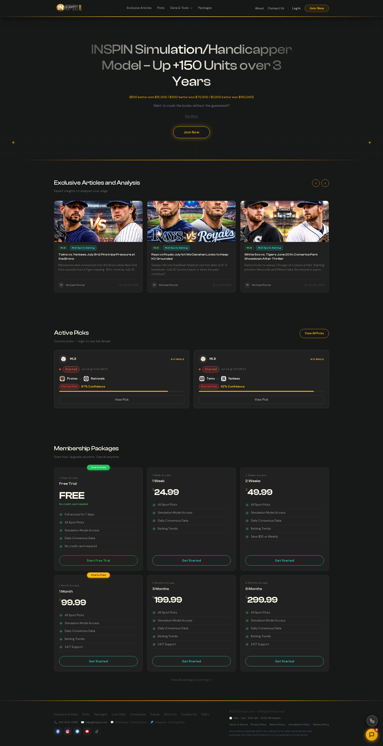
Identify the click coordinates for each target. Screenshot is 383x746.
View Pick (122, 399)
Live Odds (119, 714)
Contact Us (276, 8)
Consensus (138, 714)
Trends (155, 714)
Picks (161, 8)
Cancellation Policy (299, 724)
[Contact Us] (372, 720)
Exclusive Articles (139, 8)
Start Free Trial (98, 560)
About (259, 8)
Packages (205, 8)
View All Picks (314, 333)
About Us (170, 714)
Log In (296, 8)
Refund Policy (277, 724)
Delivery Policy (321, 724)
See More (191, 116)
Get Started (191, 560)
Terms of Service (238, 724)
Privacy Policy (258, 724)
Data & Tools (179, 8)
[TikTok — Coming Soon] (97, 731)
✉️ (94, 722)
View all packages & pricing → (191, 680)
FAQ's (205, 714)
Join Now (317, 8)
